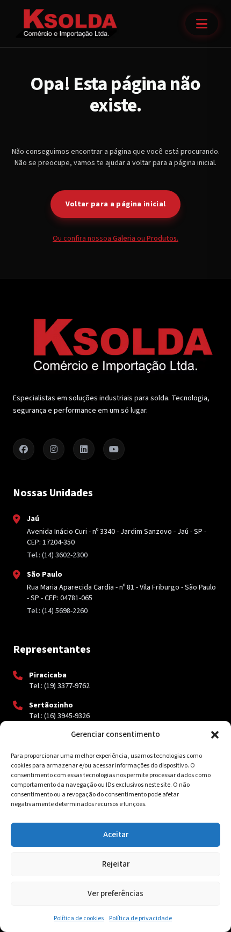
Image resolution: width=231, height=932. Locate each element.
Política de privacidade (140, 918)
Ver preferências (115, 893)
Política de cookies (79, 918)
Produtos (162, 238)
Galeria (124, 238)
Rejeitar (115, 864)
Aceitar (115, 834)
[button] (215, 734)
